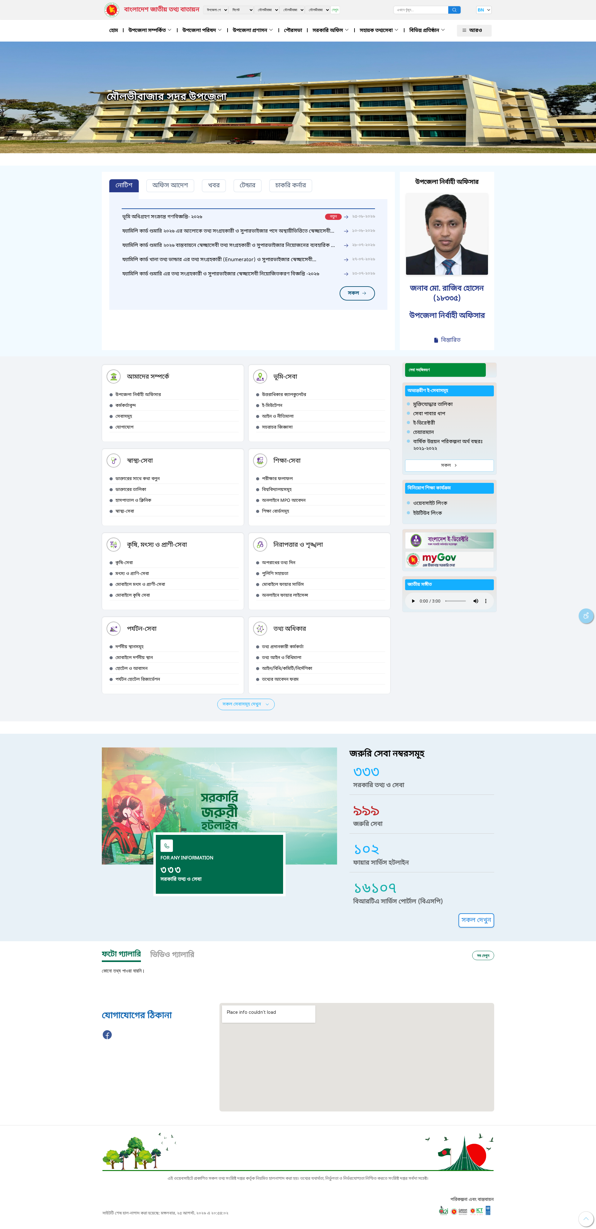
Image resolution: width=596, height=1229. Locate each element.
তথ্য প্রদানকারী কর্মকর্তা (283, 647)
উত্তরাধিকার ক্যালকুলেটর (284, 395)
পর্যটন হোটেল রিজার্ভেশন (137, 680)
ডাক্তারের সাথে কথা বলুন (137, 479)
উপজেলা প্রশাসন (251, 30)
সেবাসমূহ (123, 417)
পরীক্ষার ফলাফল (277, 479)
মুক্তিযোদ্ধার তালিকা (433, 404)
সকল (353, 293)
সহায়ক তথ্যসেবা (377, 30)
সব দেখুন (483, 955)
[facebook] (107, 1038)
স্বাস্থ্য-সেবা (124, 511)
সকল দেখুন (476, 920)
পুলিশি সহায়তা (275, 574)
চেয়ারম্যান (423, 432)
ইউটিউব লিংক (427, 513)
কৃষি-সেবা (124, 563)
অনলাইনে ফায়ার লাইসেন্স (285, 596)
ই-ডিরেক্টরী (424, 423)
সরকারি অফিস (328, 30)
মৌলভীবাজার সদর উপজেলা (167, 97)
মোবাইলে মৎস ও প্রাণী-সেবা (140, 585)
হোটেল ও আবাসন (131, 669)
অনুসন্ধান (454, 10)
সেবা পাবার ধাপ (429, 414)
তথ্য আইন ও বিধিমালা (281, 658)
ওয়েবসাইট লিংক (430, 503)
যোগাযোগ (124, 427)
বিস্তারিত (451, 340)
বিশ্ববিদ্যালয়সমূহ (276, 490)
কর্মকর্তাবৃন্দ (125, 406)
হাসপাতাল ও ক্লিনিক (133, 501)
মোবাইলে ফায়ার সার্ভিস (283, 585)
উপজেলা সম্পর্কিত (148, 30)
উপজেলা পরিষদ (200, 30)
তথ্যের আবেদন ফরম (280, 680)
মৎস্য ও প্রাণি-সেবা (132, 574)
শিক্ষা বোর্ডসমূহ (275, 511)
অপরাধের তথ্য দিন (278, 563)
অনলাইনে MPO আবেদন (283, 501)
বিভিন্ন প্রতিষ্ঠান (424, 30)
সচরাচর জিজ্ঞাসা (277, 427)
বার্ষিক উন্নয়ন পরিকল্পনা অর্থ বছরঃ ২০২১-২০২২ (448, 445)
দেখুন (335, 9)
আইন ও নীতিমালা (278, 417)
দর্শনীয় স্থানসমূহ (129, 647)
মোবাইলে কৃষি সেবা (132, 596)
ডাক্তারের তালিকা (130, 490)
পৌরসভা (293, 30)
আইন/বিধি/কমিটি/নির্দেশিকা (287, 669)
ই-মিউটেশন (272, 406)
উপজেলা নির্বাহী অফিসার (138, 395)
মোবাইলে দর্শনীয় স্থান (134, 658)
